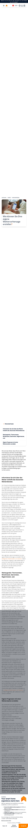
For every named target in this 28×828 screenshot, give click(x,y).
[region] (14, 1)
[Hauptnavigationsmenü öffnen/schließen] (3, 5)
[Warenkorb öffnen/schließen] (24, 5)
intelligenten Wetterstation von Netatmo (12, 559)
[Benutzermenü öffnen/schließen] (22, 5)
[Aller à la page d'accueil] (6, 6)
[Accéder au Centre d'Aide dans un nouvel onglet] (20, 6)
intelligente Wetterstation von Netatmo (13, 690)
